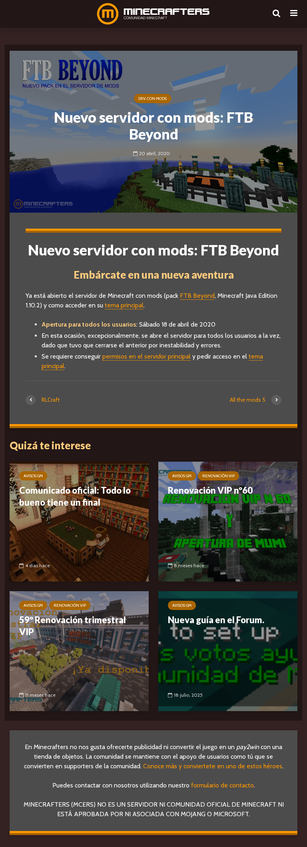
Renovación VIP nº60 (210, 490)
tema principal (124, 305)
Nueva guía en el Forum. (216, 619)
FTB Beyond (197, 295)
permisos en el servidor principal (146, 356)
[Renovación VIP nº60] (227, 521)
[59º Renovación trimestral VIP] (79, 650)
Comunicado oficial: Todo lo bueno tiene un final (75, 496)
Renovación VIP (218, 475)
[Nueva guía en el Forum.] (227, 650)
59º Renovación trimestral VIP (72, 625)
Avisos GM (33, 475)
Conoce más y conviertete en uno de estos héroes (212, 766)
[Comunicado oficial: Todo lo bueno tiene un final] (79, 521)
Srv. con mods (152, 98)
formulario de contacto (222, 785)
